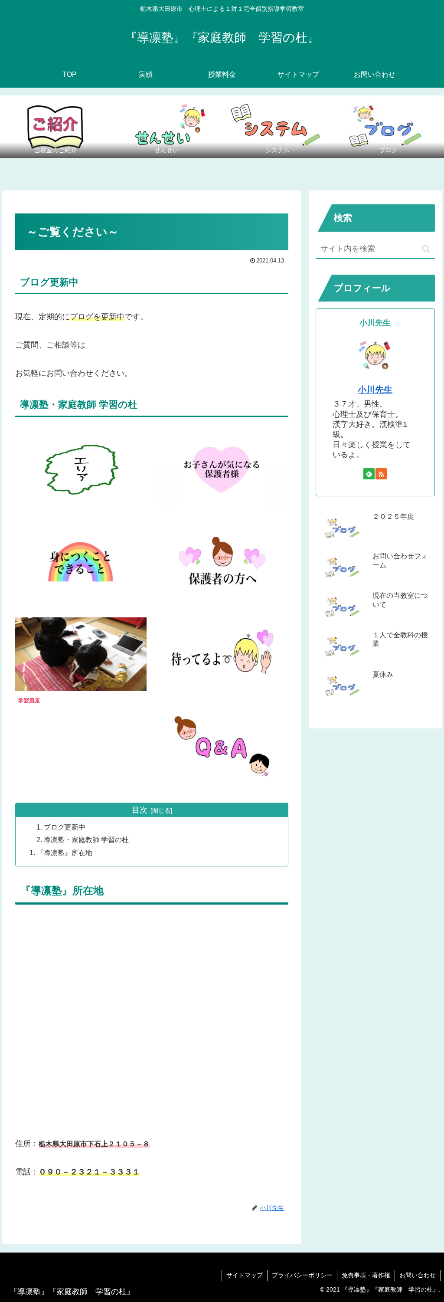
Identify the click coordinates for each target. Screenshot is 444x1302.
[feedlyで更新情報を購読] (369, 473)
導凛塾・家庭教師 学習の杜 (86, 839)
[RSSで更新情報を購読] (381, 473)
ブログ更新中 (64, 827)
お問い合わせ (417, 1275)
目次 (139, 810)
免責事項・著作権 (366, 1275)
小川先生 (375, 389)
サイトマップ (244, 1275)
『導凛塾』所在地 (64, 852)
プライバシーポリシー (302, 1275)
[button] (426, 249)
